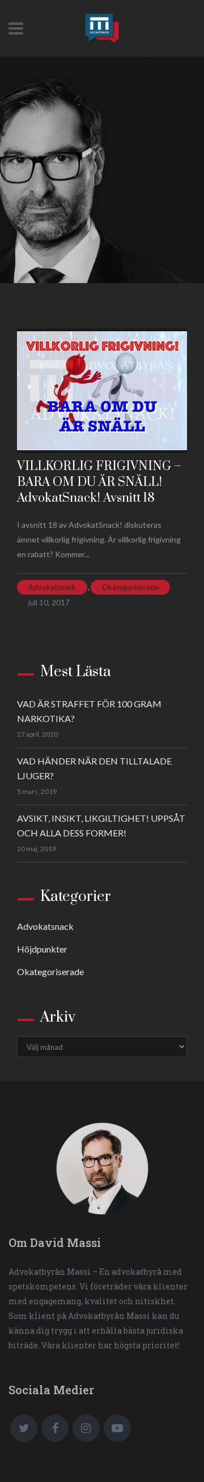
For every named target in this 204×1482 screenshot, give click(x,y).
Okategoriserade (130, 587)
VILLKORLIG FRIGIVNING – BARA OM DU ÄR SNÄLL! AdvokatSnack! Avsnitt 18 (99, 482)
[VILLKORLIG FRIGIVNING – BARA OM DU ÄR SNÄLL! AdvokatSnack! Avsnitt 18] (102, 390)
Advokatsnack (52, 587)
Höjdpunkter (42, 948)
